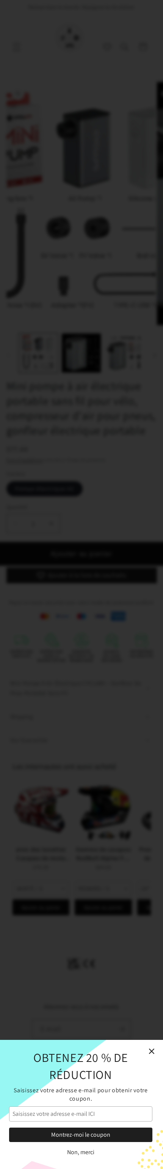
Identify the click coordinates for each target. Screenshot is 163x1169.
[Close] (151, 1051)
